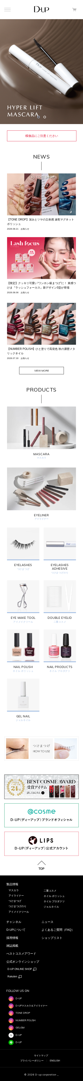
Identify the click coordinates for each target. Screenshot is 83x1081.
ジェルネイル (23, 720)
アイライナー (16, 895)
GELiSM (20, 1027)
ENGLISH (55, 1060)
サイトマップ (41, 1055)
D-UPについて (16, 929)
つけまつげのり (60, 573)
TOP (41, 868)
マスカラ (14, 890)
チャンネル (13, 922)
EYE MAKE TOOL (23, 618)
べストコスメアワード (21, 953)
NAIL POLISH (23, 667)
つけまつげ (23, 569)
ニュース (47, 922)
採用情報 (12, 937)
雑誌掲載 (12, 945)
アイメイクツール (23, 622)
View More (41, 370)
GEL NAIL (23, 716)
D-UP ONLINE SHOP (20, 969)
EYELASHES (23, 565)
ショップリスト (52, 937)
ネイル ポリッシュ (23, 671)
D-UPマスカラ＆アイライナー (31, 1005)
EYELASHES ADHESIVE (60, 567)
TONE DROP (23, 1012)
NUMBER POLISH (26, 1020)
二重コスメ (60, 622)
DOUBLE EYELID (60, 618)
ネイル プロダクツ (59, 671)
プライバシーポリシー (32, 1060)
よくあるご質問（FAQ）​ (58, 929)
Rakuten (12, 976)
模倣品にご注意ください (41, 135)
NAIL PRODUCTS (60, 667)
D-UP (19, 998)
